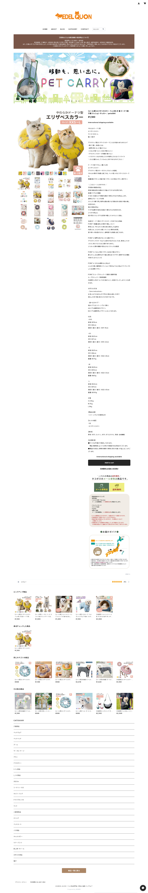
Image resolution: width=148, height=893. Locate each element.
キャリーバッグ (18, 794)
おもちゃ (16, 781)
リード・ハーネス (19, 787)
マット (15, 806)
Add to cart (109, 463)
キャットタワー (18, 836)
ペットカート (18, 824)
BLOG (62, 29)
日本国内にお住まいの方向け (109, 469)
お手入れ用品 (18, 855)
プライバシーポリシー (21, 882)
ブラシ (16, 757)
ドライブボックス (19, 800)
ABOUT (54, 29)
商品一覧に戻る (74, 871)
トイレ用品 (17, 769)
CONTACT (85, 29)
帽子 (15, 861)
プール (16, 745)
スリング (16, 818)
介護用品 (17, 726)
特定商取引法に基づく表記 (37, 882)
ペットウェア (17, 732)
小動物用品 (17, 812)
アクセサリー (18, 763)
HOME (45, 29)
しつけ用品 (17, 775)
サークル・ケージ (19, 751)
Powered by (72, 889)
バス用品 (16, 830)
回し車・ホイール (19, 849)
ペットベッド (17, 738)
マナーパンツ (18, 842)
